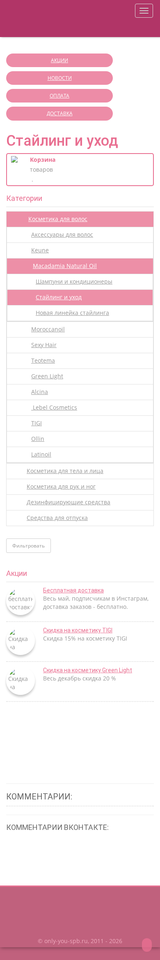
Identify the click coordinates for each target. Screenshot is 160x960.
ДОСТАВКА (60, 113)
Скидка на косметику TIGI (77, 630)
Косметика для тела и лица (65, 471)
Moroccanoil (48, 329)
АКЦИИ (59, 60)
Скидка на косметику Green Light (87, 670)
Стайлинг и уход (59, 297)
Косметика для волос (57, 219)
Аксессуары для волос (62, 234)
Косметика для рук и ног (61, 486)
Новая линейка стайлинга (72, 313)
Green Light (47, 376)
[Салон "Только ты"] (49, 18)
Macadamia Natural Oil (65, 266)
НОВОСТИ (60, 78)
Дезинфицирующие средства (68, 502)
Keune (40, 250)
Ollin (37, 439)
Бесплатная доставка (73, 590)
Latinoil (41, 454)
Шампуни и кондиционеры (74, 281)
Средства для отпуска (57, 518)
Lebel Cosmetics (54, 407)
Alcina (39, 392)
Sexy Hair (44, 345)
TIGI (36, 423)
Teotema (43, 360)
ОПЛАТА (59, 95)
